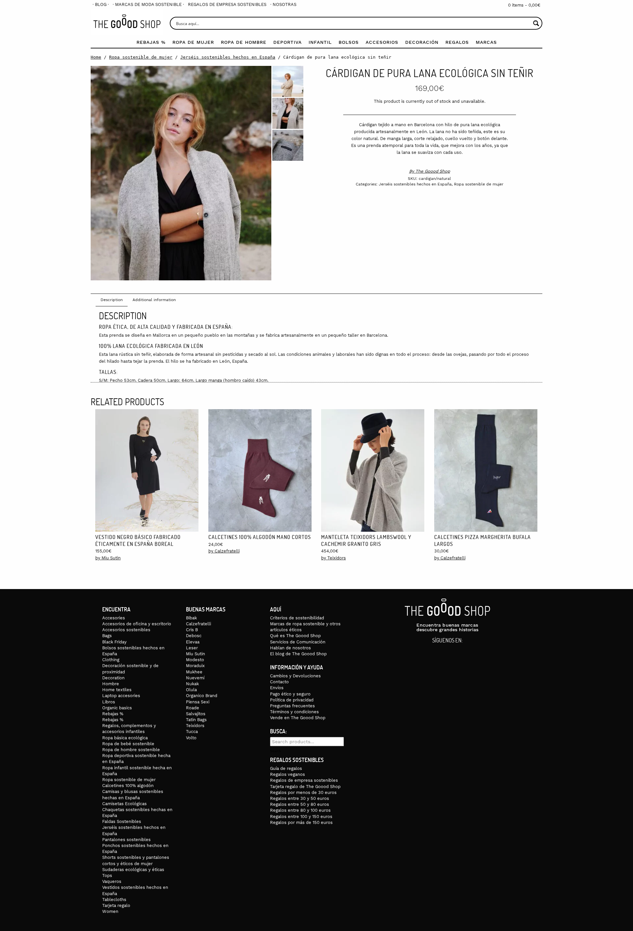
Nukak (192, 683)
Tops (107, 875)
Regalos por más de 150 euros (301, 822)
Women (110, 911)
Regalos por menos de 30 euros (303, 792)
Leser (192, 647)
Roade (192, 707)
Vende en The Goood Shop (297, 717)
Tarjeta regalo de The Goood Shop (305, 786)
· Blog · (101, 4)
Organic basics (117, 707)
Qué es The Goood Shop (295, 635)
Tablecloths (114, 899)
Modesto (195, 659)
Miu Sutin (195, 653)
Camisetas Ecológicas (124, 803)
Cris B (192, 629)
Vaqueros (111, 881)
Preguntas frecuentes (292, 705)
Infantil (320, 42)
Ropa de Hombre (243, 42)
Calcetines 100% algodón (128, 785)
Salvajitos (195, 713)
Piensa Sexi (197, 701)
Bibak (191, 617)
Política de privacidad (292, 699)
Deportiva (287, 42)
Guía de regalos (286, 768)
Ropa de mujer (193, 42)
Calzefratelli (198, 623)
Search (275, 751)
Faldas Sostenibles (121, 821)
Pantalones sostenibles (126, 839)
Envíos (277, 687)
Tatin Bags (196, 719)
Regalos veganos (287, 774)
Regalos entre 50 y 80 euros (299, 804)
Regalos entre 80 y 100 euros (300, 810)
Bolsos (349, 42)
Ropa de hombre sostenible (131, 749)
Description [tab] (112, 299)
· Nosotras (283, 4)
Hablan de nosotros (290, 647)
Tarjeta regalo (116, 905)
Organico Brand (201, 695)
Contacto (279, 681)
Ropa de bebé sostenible (128, 743)
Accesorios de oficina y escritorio (136, 623)
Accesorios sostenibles (126, 629)
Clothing (110, 659)
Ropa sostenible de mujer (140, 57)
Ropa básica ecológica (125, 737)
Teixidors (195, 725)
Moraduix (195, 665)
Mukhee (194, 671)
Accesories (113, 617)
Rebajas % (151, 42)
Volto (191, 737)
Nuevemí (195, 677)
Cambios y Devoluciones (295, 675)
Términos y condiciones (294, 711)
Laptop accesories (121, 695)
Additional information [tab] (154, 299)
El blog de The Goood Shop (298, 653)
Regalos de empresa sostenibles (227, 4)
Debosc (193, 635)
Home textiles (117, 689)
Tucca (192, 731)
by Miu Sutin (108, 557)
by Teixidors (333, 557)
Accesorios (382, 42)
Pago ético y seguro (290, 693)
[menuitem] (101, 4)
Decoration (113, 677)
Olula (191, 689)
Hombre (110, 683)
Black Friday (114, 641)
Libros (108, 701)
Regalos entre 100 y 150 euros (301, 816)
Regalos (457, 42)
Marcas (486, 42)
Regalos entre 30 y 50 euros (299, 798)
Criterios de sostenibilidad (297, 617)
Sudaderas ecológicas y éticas (133, 869)
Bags (107, 635)
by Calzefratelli (224, 551)
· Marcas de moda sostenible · (148, 4)
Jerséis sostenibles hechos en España (227, 57)
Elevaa (192, 641)
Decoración (421, 42)
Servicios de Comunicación (297, 641)
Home (96, 57)
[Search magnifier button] (536, 23)
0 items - (524, 5)
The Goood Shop (432, 171)
